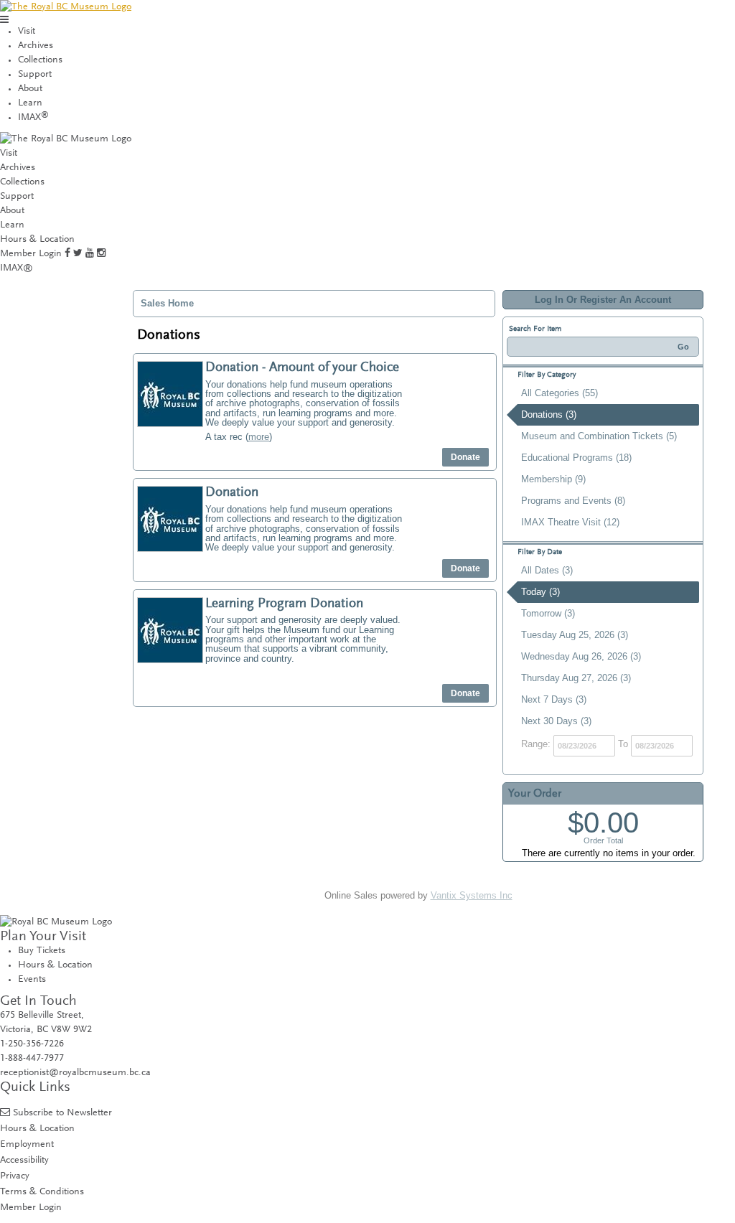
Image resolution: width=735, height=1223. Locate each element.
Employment (27, 1144)
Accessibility (24, 1160)
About (30, 89)
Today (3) (540, 591)
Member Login (31, 254)
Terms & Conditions (42, 1191)
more (258, 436)
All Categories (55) (559, 393)
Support (35, 75)
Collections (40, 60)
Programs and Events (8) (573, 500)
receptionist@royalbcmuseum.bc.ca (75, 1073)
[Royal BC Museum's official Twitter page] (78, 254)
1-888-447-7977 (32, 1059)
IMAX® (16, 268)
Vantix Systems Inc (471, 895)
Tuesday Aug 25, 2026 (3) (574, 634)
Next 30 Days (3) (556, 721)
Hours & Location (37, 240)
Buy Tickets (41, 951)
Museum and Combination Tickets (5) (599, 436)
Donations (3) (548, 414)
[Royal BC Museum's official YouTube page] (89, 254)
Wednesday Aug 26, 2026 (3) (581, 656)
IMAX (33, 118)
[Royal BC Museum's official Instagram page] (101, 254)
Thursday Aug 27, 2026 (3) (576, 678)
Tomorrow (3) (548, 613)
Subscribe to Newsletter (62, 1112)
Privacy (14, 1176)
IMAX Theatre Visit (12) (570, 522)
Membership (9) (553, 479)
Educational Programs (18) (576, 457)
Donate (465, 457)
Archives (35, 46)
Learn (30, 103)
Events (32, 980)
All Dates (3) (547, 570)
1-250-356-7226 (32, 1044)
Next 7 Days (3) (553, 699)
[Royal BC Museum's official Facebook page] (67, 254)
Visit (26, 32)
